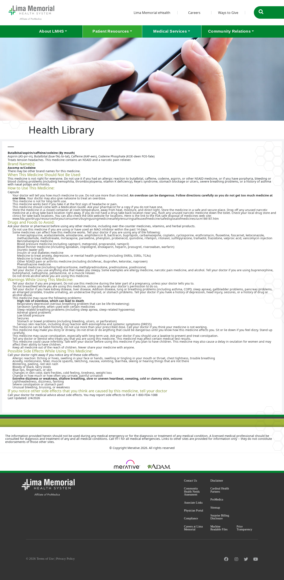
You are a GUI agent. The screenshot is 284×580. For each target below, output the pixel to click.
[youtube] (255, 559)
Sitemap (215, 507)
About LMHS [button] (51, 31)
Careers (194, 12)
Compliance (191, 518)
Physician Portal (193, 510)
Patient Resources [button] (111, 31)
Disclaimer (216, 480)
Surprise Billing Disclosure (219, 517)
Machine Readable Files (218, 528)
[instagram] (236, 559)
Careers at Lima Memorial (193, 528)
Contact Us (190, 480)
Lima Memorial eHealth (152, 12)
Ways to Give (228, 12)
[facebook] (226, 559)
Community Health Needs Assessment (192, 491)
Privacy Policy (65, 558)
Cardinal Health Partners (219, 490)
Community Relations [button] (229, 31)
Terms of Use (45, 558)
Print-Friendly (270, 145)
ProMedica (216, 499)
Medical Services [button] (170, 31)
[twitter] (246, 559)
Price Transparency (244, 528)
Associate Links (193, 502)
